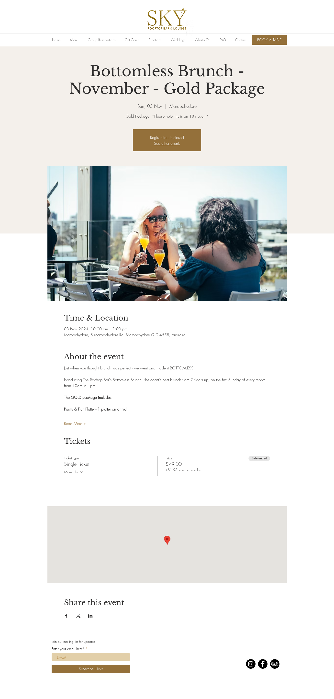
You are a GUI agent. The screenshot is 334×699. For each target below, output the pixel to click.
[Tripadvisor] (274, 664)
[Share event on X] (78, 616)
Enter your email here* (68, 649)
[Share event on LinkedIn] (90, 616)
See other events (167, 143)
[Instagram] (251, 664)
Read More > (75, 423)
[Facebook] (262, 664)
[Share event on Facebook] (66, 616)
